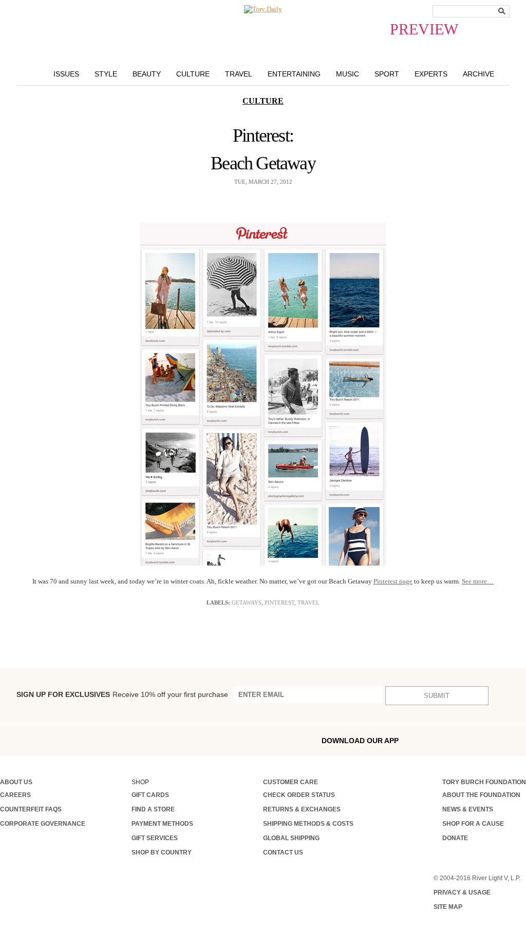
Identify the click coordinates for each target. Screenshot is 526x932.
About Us (16, 782)
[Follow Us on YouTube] (134, 741)
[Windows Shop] (518, 740)
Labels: (218, 602)
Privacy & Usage (462, 892)
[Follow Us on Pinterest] (112, 739)
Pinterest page (392, 581)
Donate (455, 838)
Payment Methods (162, 823)
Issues (66, 74)
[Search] (502, 11)
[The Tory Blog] (263, 9)
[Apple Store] (474, 739)
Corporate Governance (42, 823)
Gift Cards (150, 795)
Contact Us (283, 852)
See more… (478, 581)
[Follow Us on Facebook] (3, 739)
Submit (436, 696)
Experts (431, 74)
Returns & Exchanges (302, 809)
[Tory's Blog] (159, 742)
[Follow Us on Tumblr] (69, 739)
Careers (15, 795)
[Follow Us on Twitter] (91, 739)
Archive (478, 74)
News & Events (467, 809)
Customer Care (290, 782)
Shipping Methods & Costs (308, 823)
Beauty (147, 74)
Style (106, 74)
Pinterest (279, 602)
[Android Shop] (496, 740)
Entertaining (294, 74)
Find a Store (153, 809)
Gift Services (155, 838)
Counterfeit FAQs (31, 809)
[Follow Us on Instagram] (25, 739)
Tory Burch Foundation (484, 782)
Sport (386, 74)
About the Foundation (481, 795)
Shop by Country (162, 852)
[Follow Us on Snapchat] (47, 740)
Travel (238, 74)
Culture (193, 74)
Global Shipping (291, 838)
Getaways (246, 602)
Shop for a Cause (473, 823)
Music (347, 74)
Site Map (448, 906)
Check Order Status (299, 795)
